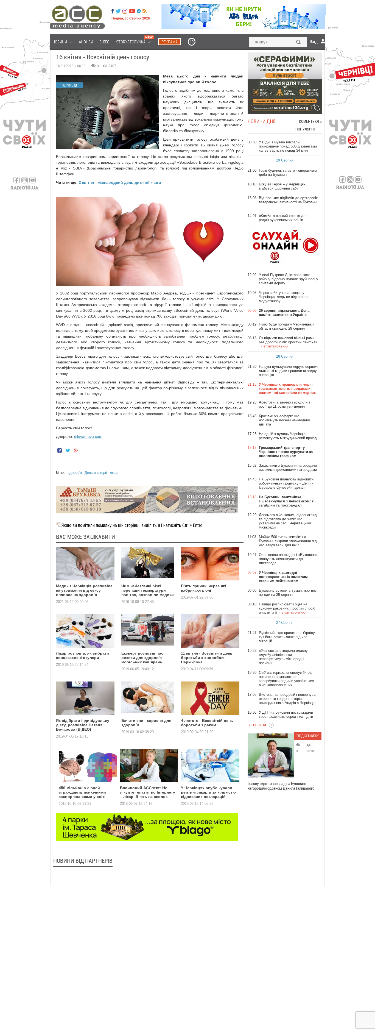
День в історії (96, 473)
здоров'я (75, 473)
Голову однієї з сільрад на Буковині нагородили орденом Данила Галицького (281, 786)
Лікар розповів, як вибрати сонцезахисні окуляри (82, 655)
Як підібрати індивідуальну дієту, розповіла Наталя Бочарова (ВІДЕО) (82, 724)
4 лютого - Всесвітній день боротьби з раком (207, 722)
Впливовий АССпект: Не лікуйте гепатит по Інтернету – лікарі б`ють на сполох (147, 792)
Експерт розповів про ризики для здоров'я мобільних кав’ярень (142, 657)
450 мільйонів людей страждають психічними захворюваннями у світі (82, 792)
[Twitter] (118, 11)
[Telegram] (139, 11)
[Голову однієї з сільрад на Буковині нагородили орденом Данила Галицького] (271, 755)
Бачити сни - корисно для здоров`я (146, 722)
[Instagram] (125, 11)
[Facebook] (112, 11)
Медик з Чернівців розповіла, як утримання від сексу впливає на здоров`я (85, 590)
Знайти (298, 42)
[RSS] (144, 11)
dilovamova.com (88, 436)
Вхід (314, 41)
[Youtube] (132, 11)
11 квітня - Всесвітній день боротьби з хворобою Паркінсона (207, 657)
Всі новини (257, 724)
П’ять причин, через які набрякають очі (203, 588)
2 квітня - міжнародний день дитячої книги (120, 182)
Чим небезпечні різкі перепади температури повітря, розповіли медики (147, 590)
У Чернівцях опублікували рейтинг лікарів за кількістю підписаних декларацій (208, 792)
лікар (114, 473)
